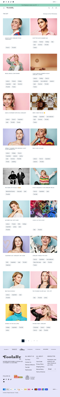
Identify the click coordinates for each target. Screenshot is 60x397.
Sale (52, 41)
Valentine (8, 265)
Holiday (47, 41)
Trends (35, 47)
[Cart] (56, 8)
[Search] (49, 8)
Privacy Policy (39, 364)
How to (7, 47)
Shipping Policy (40, 366)
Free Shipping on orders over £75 (29, 5)
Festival (41, 41)
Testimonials (28, 370)
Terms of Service (40, 372)
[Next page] (37, 340)
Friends (13, 224)
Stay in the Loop (37, 262)
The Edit (14, 47)
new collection (44, 81)
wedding (14, 161)
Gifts (19, 224)
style (34, 44)
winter (45, 297)
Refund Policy (40, 369)
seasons (52, 81)
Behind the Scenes (10, 191)
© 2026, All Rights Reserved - (9, 392)
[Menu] (4, 8)
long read (19, 191)
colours (35, 41)
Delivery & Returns (30, 364)
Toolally (16, 392)
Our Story (27, 359)
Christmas (35, 327)
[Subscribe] (55, 369)
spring (21, 156)
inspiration (8, 84)
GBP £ (54, 1)
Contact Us (28, 362)
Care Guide (39, 361)
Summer (40, 44)
